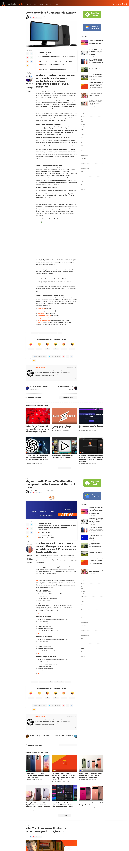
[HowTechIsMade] (12, 4)
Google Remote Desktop (44, 315)
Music (82, 145)
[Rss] (127, 1)
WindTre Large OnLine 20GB (46, 537)
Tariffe (82, 179)
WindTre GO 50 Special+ (45, 535)
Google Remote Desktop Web (46, 318)
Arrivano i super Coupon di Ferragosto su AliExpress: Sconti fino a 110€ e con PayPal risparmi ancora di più (96, 85)
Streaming (83, 173)
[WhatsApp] (35, 18)
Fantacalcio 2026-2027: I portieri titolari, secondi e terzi (95, 76)
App (82, 116)
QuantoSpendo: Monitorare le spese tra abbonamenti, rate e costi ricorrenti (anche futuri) (63, 805)
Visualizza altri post (71, 367)
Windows (83, 189)
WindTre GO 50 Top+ (44, 529)
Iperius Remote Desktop (44, 320)
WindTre (68, 681)
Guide (41, 332)
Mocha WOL (41, 311)
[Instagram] (124, 1)
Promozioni (35, 681)
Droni (82, 129)
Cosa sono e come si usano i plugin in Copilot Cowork (62, 427)
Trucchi (54, 332)
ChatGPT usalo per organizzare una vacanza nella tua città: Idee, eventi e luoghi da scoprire (37, 457)
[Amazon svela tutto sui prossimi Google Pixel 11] (91, 793)
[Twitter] (120, 1)
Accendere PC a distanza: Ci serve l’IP (50, 67)
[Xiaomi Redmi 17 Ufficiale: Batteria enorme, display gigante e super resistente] (84, 61)
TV (81, 184)
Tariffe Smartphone (59, 681)
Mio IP (50, 290)
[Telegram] (39, 18)
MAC (82, 142)
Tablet (82, 176)
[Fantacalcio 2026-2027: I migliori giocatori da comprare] (84, 537)
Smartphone (83, 160)
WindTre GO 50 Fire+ (44, 532)
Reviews (82, 153)
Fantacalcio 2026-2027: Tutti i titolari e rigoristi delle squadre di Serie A (95, 68)
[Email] (41, 18)
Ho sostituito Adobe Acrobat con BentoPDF (91, 427)
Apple (82, 119)
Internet (48, 332)
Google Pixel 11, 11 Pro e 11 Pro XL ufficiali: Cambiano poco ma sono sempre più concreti (90, 775)
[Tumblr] (36, 18)
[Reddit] (38, 18)
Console (82, 126)
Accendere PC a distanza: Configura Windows (52, 64)
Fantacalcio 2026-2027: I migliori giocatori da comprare (95, 537)
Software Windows (85, 168)
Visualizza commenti (68, 397)
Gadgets (82, 134)
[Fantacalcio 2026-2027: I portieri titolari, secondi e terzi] (84, 77)
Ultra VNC (40, 322)
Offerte (82, 150)
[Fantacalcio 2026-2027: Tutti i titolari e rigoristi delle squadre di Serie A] (84, 69)
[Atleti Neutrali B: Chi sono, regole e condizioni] (84, 95)
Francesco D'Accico (35, 16)
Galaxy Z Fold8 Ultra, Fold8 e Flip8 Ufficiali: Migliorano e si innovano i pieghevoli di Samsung (38, 805)
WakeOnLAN (41, 313)
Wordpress (83, 192)
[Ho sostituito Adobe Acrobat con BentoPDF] (91, 416)
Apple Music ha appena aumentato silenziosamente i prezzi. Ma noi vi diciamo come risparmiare (29, 88)
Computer (35, 332)
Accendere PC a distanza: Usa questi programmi (53, 69)
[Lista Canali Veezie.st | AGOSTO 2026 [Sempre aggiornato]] (64, 445)
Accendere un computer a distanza (48, 59)
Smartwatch (83, 163)
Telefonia (82, 181)
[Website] (75, 379)
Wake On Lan (41, 308)
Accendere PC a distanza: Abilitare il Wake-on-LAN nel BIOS (56, 61)
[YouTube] (125, 1)
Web (60, 332)
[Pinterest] (122, 1)
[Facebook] (119, 1)
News (82, 147)
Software (83, 166)
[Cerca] (127, 4)
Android (82, 113)
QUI (37, 580)
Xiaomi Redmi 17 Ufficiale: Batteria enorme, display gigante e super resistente (96, 61)
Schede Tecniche (84, 155)
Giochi (82, 137)
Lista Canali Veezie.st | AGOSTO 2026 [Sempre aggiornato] (63, 456)
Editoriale (83, 132)
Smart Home (83, 158)
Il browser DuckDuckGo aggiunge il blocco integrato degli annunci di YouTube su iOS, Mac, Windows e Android (91, 458)
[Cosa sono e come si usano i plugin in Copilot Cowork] (64, 416)
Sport (82, 171)
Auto (82, 121)
